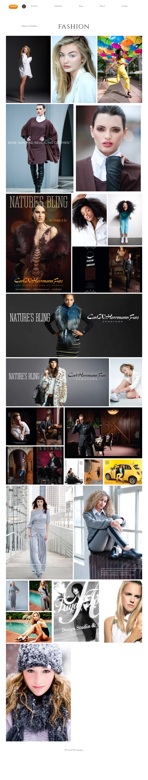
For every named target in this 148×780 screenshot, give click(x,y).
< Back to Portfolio (29, 26)
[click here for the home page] (24, 6)
